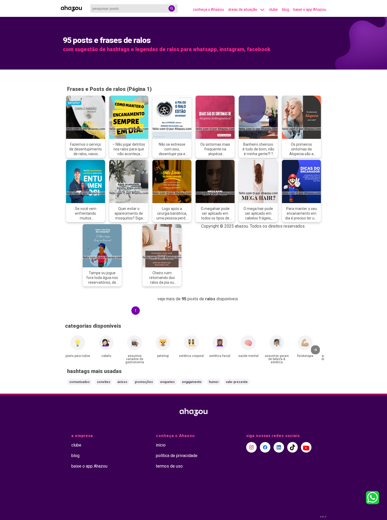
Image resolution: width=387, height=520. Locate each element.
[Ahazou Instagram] (251, 447)
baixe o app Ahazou (309, 9)
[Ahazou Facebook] (265, 447)
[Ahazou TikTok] (292, 447)
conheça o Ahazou (208, 9)
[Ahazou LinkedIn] (279, 447)
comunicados (79, 382)
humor (214, 382)
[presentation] (315, 349)
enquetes (167, 382)
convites (103, 382)
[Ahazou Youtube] (306, 447)
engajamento (192, 382)
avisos (122, 382)
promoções (144, 382)
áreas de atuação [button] (242, 9)
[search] (171, 8)
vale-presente (237, 382)
